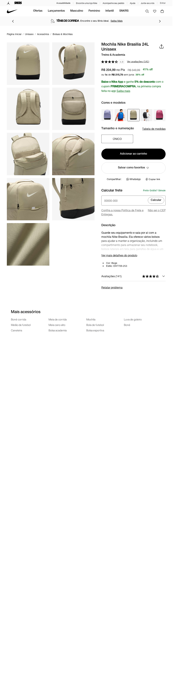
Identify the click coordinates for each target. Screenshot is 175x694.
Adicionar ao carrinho (133, 154)
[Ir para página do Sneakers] (18, 3)
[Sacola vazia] (162, 11)
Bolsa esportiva (95, 330)
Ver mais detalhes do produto (119, 255)
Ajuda (132, 3)
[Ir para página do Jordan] (8, 3)
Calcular (156, 200)
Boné (127, 325)
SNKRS (124, 11)
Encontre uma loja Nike (86, 3)
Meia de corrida (58, 319)
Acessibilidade (63, 3)
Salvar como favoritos (131, 168)
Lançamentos (56, 11)
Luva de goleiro (133, 319)
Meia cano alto (57, 325)
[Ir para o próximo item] (159, 21)
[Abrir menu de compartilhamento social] (161, 46)
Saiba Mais (117, 20)
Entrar (163, 3)
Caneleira (16, 330)
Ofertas (37, 11)
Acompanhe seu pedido (113, 3)
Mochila (90, 319)
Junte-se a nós (147, 3)
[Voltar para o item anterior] (12, 21)
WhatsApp (135, 179)
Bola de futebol (95, 325)
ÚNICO (117, 138)
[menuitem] (37, 11)
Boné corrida (18, 319)
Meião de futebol (21, 325)
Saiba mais (123, 91)
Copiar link (154, 179)
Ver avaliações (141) (138, 61)
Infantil (109, 11)
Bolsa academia (58, 330)
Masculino (76, 11)
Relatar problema (112, 287)
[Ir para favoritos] (154, 11)
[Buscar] (147, 11)
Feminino (94, 11)
